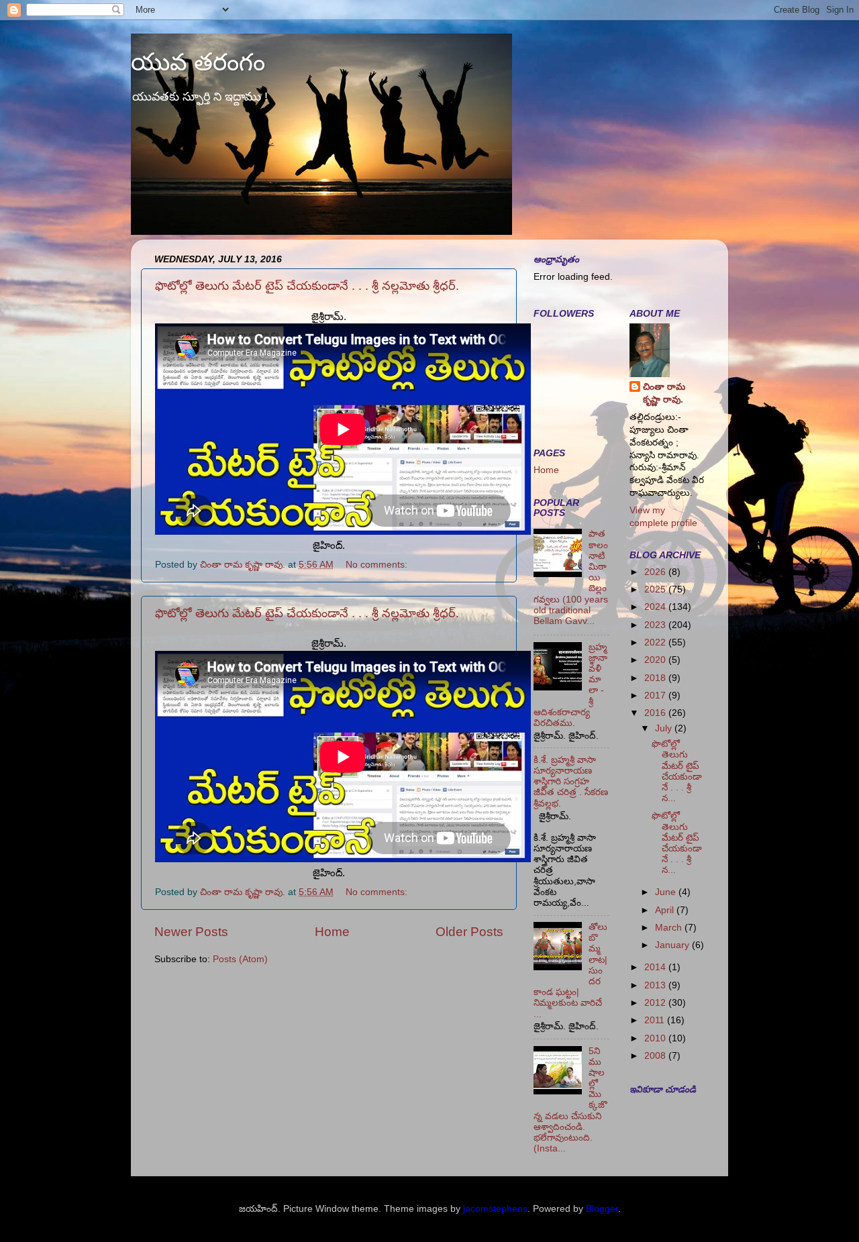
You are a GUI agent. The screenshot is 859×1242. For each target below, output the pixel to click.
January (673, 945)
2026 (656, 572)
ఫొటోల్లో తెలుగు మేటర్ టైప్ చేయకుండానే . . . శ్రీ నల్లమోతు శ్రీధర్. (307, 286)
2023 (656, 625)
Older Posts (469, 932)
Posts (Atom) (240, 959)
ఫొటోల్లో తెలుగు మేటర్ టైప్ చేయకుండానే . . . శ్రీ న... (677, 771)
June (666, 892)
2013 (656, 985)
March (670, 928)
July (664, 728)
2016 (656, 713)
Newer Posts (191, 932)
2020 (656, 660)
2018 (656, 678)
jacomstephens (495, 1209)
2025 (656, 589)
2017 (656, 695)
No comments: (378, 565)
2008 (656, 1056)
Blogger (602, 1209)
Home (332, 932)
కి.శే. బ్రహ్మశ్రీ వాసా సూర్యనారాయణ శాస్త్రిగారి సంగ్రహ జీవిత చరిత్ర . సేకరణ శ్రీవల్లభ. (571, 782)
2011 (655, 1020)
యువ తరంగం (198, 62)
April (665, 910)
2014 (656, 967)
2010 (656, 1038)
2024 (656, 607)
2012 (656, 1003)
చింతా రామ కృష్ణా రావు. (664, 393)
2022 (656, 642)
